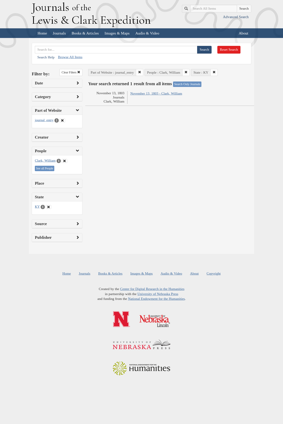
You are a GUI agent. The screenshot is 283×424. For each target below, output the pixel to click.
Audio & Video (147, 33)
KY (37, 207)
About (243, 33)
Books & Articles (85, 33)
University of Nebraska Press (157, 294)
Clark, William (45, 160)
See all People (44, 168)
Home (42, 33)
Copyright (214, 273)
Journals (59, 33)
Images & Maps (117, 33)
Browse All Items (70, 57)
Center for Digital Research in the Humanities (152, 289)
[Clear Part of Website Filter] (62, 120)
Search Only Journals (187, 84)
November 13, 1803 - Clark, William (156, 93)
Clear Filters (69, 72)
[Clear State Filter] (48, 207)
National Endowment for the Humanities (156, 299)
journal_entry (44, 120)
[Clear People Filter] (64, 161)
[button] (139, 72)
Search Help (45, 57)
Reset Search (229, 49)
